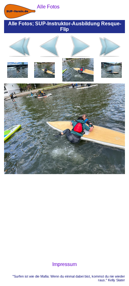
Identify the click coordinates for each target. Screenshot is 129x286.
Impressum (64, 264)
